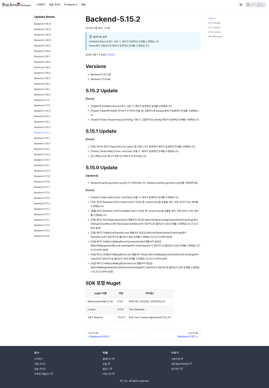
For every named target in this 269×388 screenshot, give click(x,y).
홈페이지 (107, 358)
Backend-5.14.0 (42, 154)
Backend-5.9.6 (42, 236)
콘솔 (105, 363)
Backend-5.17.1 (42, 100)
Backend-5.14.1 (42, 149)
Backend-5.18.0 (42, 94)
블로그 (106, 368)
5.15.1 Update (214, 27)
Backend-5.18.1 (42, 89)
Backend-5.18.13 (42, 23)
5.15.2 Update (214, 23)
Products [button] (69, 4)
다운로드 (111, 54)
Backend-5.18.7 (42, 56)
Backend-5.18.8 (42, 51)
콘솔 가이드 (55, 4)
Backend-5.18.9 (42, 45)
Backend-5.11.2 (42, 214)
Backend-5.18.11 (42, 34)
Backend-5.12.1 (42, 165)
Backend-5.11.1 (41, 219)
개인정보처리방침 (180, 363)
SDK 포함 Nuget (215, 36)
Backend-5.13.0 (42, 160)
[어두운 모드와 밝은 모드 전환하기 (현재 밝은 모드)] (240, 4)
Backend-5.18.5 (42, 67)
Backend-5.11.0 (42, 225)
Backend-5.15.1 (42, 138)
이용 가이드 (40, 363)
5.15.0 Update (214, 32)
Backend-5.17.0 (42, 105)
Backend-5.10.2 (42, 230)
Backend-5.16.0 (42, 127)
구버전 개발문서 (42, 373)
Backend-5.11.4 (42, 203)
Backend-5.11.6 (42, 192)
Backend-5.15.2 (42, 132)
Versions (212, 18)
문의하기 (175, 368)
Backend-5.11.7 (42, 187)
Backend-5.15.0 (42, 143)
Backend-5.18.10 (42, 40)
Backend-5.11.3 (42, 208)
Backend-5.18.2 (42, 83)
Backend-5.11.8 (42, 181)
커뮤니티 (107, 373)
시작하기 (41, 4)
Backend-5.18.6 (42, 62)
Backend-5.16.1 (42, 121)
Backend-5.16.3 (42, 110)
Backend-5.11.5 (42, 198)
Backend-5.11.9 (42, 176)
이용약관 (175, 358)
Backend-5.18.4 (42, 72)
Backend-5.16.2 (42, 116)
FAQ (83, 4)
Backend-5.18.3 (42, 78)
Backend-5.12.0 (42, 170)
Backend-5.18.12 (42, 29)
